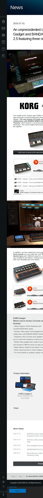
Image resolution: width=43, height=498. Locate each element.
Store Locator (4, 56)
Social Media (4, 486)
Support (4, 49)
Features (4, 35)
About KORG (4, 494)
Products (4, 28)
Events (4, 42)
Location (4, 482)
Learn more (13, 487)
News (4, 477)
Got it (17, 491)
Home (4, 21)
